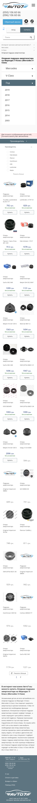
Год (8, 82)
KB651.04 (27, 406)
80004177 (26, 613)
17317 (26, 241)
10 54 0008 (25, 448)
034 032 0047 (27, 282)
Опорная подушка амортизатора (13, 53)
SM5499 (7, 406)
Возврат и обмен (11, 781)
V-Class (4, 50)
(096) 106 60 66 (12, 15)
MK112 (25, 324)
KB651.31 (27, 365)
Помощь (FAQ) (10, 785)
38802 (9, 490)
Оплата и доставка (11, 778)
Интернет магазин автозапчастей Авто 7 (16, 45)
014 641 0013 (10, 448)
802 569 (25, 654)
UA (3, 28)
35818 (9, 655)
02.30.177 (10, 201)
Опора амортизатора (25, 195)
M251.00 (9, 572)
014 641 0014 (10, 324)
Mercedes (5, 47)
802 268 (8, 365)
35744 (9, 531)
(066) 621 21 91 (10, 758)
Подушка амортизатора (8, 195)
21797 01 (27, 200)
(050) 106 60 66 (12, 12)
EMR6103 (24, 489)
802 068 (8, 282)
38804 (26, 572)
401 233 (10, 242)
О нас (7, 774)
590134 (9, 613)
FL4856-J (25, 530)
